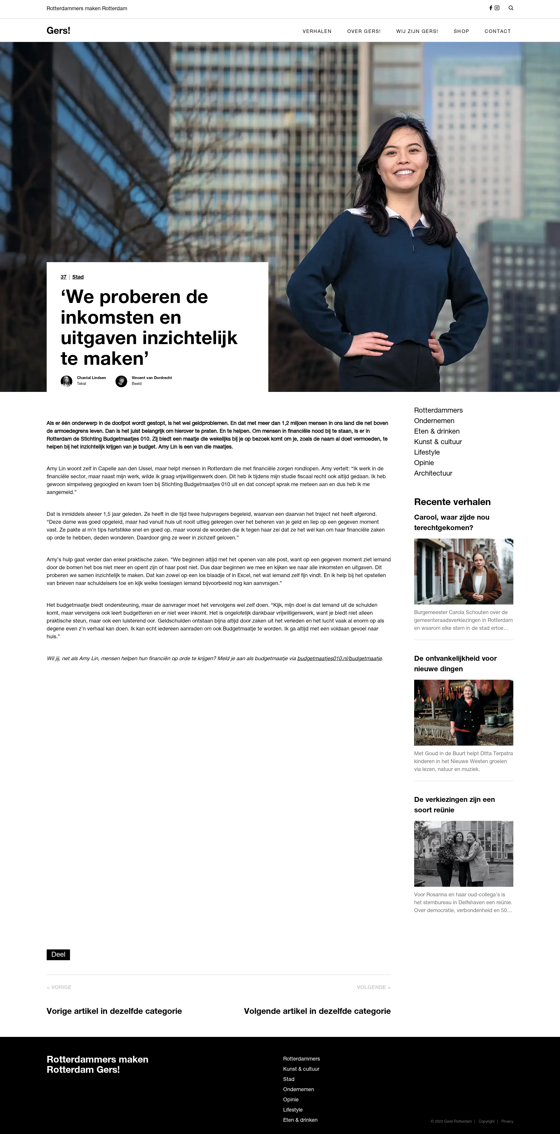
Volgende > (374, 988)
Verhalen (317, 32)
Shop (461, 32)
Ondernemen (434, 421)
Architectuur (433, 474)
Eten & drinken (437, 432)
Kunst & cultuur (438, 442)
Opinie (424, 463)
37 (63, 277)
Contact (498, 32)
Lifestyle (427, 453)
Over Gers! (364, 32)
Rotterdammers (438, 411)
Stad (78, 277)
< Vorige (59, 988)
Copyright (487, 1122)
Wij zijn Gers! (417, 32)
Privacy (507, 1122)
